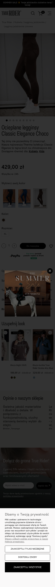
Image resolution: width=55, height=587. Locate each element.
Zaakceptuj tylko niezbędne (27, 549)
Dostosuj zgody (27, 557)
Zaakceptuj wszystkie (28, 567)
